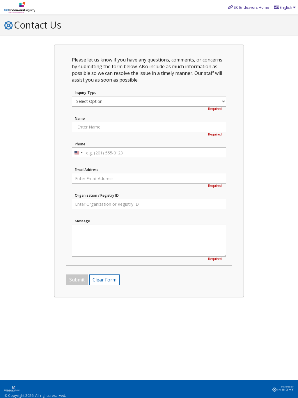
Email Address (86, 170)
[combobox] (78, 153)
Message (82, 221)
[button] (285, 7)
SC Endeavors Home (251, 7)
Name (80, 118)
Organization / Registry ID (97, 195)
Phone (80, 144)
